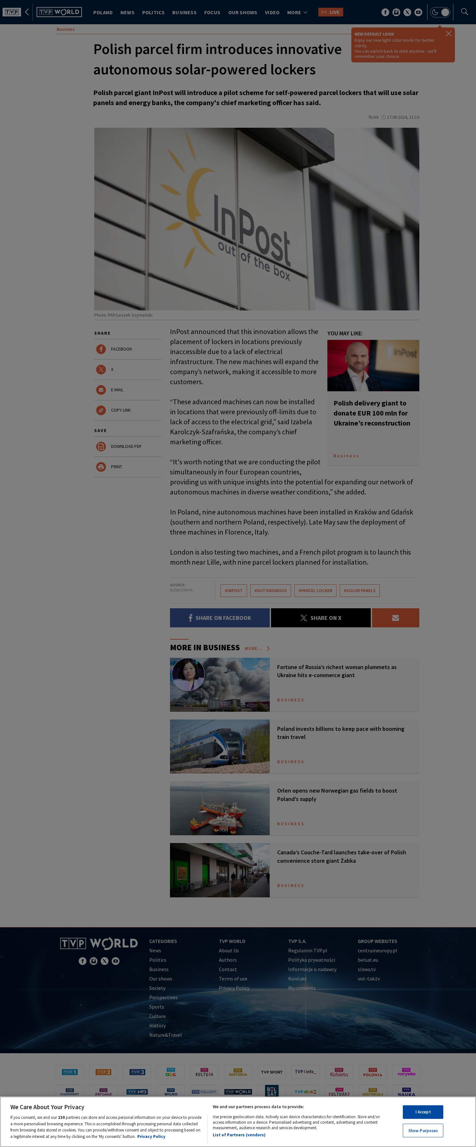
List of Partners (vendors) (239, 1135)
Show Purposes (423, 1130)
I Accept (423, 1112)
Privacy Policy (151, 1136)
